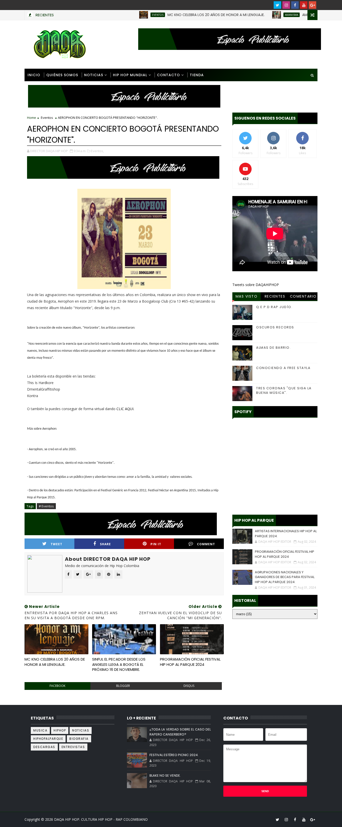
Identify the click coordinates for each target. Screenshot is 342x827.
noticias (80, 730)
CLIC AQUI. (125, 408)
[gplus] (312, 5)
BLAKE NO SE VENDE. (165, 775)
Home (31, 117)
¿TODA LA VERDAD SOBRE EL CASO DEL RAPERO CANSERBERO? (180, 732)
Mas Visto (247, 296)
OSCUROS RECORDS (275, 327)
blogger (123, 686)
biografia (79, 739)
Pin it (155, 544)
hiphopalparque (48, 739)
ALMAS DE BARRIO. (273, 347)
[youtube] (303, 5)
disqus (189, 686)
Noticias (93, 74)
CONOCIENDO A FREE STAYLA (283, 367)
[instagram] (286, 5)
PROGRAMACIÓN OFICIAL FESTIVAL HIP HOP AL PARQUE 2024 (190, 662)
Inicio (34, 74)
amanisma (273, 15)
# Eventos (46, 506)
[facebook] (295, 5)
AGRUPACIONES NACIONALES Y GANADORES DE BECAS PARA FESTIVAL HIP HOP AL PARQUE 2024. (284, 577)
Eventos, (97, 151)
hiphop (60, 730)
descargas (44, 747)
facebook (57, 686)
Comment (206, 544)
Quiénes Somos (62, 74)
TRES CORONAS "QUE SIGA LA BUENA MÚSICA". (284, 390)
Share (105, 544)
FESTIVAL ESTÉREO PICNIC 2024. (174, 755)
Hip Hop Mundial (130, 74)
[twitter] (277, 5)
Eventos (140, 15)
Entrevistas (73, 747)
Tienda (197, 74)
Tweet (56, 544)
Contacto (168, 74)
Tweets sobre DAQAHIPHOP (255, 284)
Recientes (275, 296)
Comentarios (303, 297)
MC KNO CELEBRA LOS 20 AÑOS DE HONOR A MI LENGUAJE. (198, 14)
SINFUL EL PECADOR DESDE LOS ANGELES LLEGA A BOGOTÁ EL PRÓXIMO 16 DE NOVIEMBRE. (118, 664)
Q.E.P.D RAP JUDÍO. (274, 307)
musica (40, 730)
